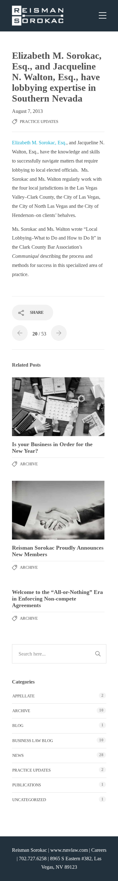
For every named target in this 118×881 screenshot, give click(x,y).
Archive (29, 464)
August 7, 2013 (27, 111)
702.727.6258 (33, 858)
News (18, 755)
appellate (23, 696)
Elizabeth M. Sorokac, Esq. (39, 142)
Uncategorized (29, 799)
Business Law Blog (32, 740)
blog (17, 725)
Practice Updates (39, 121)
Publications (26, 785)
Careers (98, 850)
